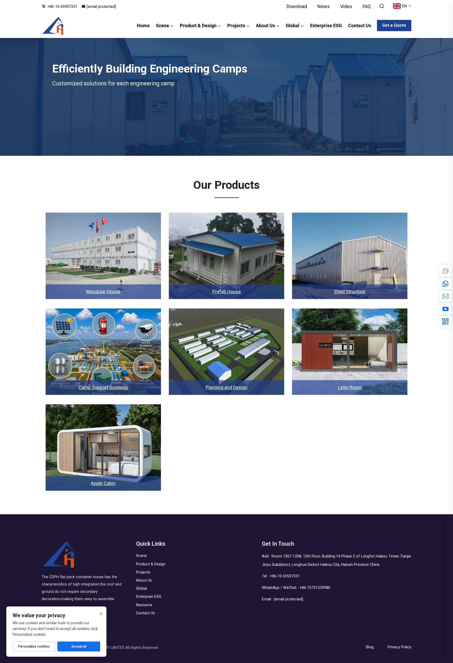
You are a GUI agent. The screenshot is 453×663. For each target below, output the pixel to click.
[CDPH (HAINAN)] (53, 25)
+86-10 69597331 (62, 6)
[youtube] (445, 308)
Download (297, 6)
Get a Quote (394, 25)
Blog (370, 647)
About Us (265, 25)
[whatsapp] (445, 283)
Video (346, 6)
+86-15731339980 (314, 587)
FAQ (367, 6)
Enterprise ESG (326, 25)
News (323, 6)
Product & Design (198, 25)
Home (143, 25)
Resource (144, 605)
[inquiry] (445, 271)
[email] (445, 296)
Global (292, 25)
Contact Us (359, 25)
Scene (162, 25)
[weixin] (445, 321)
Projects (236, 25)
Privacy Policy (399, 647)
